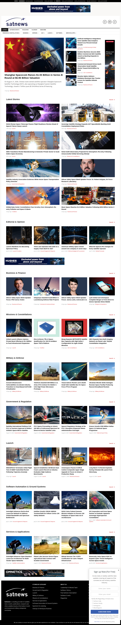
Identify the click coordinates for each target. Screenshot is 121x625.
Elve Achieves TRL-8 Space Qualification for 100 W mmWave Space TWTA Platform (45, 341)
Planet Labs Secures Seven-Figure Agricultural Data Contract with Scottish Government (46, 558)
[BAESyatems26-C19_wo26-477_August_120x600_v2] (110, 88)
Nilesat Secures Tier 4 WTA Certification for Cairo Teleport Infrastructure (72, 558)
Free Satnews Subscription (68, 593)
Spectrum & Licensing (39, 606)
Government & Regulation (18, 184)
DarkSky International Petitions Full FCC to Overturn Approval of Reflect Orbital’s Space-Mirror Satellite (19, 428)
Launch (13, 128)
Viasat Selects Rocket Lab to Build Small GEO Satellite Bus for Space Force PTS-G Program (73, 385)
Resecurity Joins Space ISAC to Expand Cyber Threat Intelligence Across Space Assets (101, 558)
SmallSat (14, 211)
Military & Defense (16, 391)
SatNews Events (14, 29)
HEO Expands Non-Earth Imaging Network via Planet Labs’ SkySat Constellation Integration (101, 341)
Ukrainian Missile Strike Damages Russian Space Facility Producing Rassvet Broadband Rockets (101, 385)
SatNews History (65, 590)
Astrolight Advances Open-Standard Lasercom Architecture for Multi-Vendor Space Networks (19, 558)
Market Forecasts (100, 251)
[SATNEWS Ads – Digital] (60, 11)
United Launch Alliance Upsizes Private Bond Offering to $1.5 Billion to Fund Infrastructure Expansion (19, 341)
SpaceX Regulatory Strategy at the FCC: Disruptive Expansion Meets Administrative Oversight (73, 428)
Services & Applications (101, 563)
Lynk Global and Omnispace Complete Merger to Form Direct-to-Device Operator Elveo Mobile (101, 300)
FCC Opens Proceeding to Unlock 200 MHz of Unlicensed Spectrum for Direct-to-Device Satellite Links (47, 428)
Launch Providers (17, 251)
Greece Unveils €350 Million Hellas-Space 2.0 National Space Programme (101, 428)
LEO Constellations (88, 72)
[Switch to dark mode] (105, 22)
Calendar (34, 29)
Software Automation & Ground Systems (45, 603)
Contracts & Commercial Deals (47, 304)
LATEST (5, 29)
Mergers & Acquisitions (101, 304)
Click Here (97, 621)
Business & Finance (14, 90)
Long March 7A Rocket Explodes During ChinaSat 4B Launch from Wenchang (100, 470)
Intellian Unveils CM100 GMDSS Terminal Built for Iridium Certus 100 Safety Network (46, 513)
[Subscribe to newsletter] (110, 22)
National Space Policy (102, 433)
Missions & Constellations (73, 156)
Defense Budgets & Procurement (76, 251)
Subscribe (43, 29)
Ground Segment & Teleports (48, 251)
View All (111, 99)
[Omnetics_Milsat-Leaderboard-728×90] (34, 576)
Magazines (25, 29)
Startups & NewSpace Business (42, 608)
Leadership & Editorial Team (69, 587)
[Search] (114, 22)
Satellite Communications (18, 563)
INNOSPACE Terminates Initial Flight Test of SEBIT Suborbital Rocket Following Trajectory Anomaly (19, 470)
